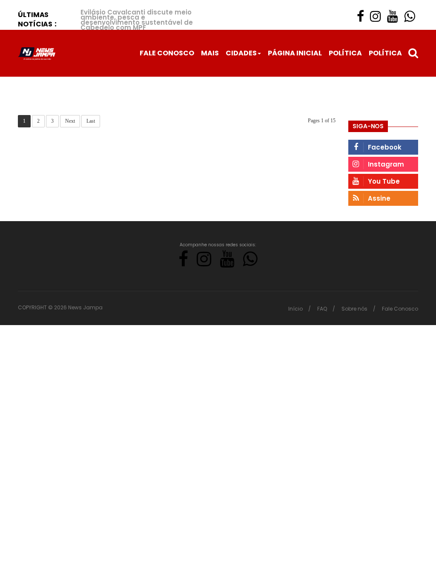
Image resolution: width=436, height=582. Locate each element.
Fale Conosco (167, 53)
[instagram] (375, 16)
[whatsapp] (409, 16)
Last (90, 121)
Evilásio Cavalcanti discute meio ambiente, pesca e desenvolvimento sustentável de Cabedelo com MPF (136, 20)
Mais (210, 53)
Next (70, 121)
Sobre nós (354, 308)
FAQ (322, 308)
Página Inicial (295, 53)
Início (295, 308)
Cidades (241, 53)
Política (345, 53)
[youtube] (392, 16)
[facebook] (360, 16)
